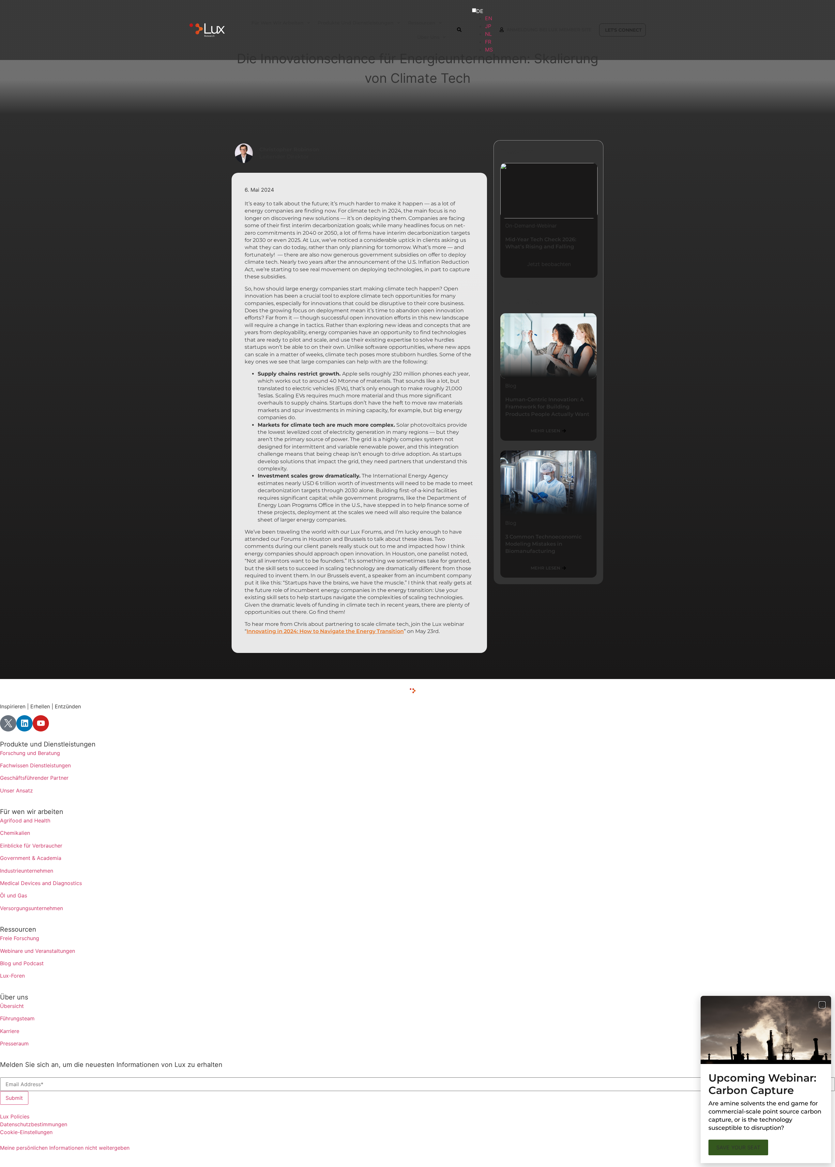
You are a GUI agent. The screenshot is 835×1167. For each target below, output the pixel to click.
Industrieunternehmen (26, 870)
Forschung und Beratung (30, 753)
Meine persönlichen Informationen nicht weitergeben (64, 1148)
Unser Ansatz (16, 790)
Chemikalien (15, 833)
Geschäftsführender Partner (34, 778)
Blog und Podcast (22, 963)
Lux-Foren (12, 975)
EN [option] (488, 18)
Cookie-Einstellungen (26, 1132)
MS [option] (489, 49)
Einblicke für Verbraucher (31, 845)
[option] (488, 18)
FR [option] (488, 41)
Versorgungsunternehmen (31, 908)
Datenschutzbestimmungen (33, 1124)
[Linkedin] (24, 723)
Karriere (9, 1031)
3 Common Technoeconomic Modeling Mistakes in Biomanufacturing (543, 544)
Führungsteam (17, 1018)
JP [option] (488, 26)
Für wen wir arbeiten (31, 812)
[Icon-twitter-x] (8, 723)
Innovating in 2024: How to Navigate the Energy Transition (325, 631)
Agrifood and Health (25, 820)
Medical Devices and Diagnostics (41, 883)
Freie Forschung (19, 938)
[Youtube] (41, 723)
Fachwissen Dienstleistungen (35, 765)
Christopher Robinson (289, 149)
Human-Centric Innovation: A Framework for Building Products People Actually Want (547, 406)
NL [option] (488, 34)
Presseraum (14, 1043)
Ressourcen (18, 929)
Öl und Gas (13, 895)
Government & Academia (30, 858)
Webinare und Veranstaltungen (37, 951)
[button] (822, 1004)
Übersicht (12, 1006)
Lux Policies (14, 1116)
